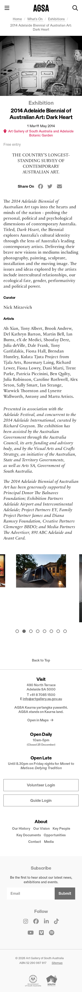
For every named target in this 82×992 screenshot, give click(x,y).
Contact (34, 841)
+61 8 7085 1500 (42, 695)
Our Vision (41, 828)
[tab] (17, 631)
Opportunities (55, 835)
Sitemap (57, 963)
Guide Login (41, 800)
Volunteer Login (41, 785)
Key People (61, 828)
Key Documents (28, 835)
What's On (35, 19)
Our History (21, 828)
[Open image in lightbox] (41, 66)
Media (49, 841)
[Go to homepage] (41, 8)
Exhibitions (57, 19)
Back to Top (41, 660)
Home (17, 19)
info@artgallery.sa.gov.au (42, 699)
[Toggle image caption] (77, 91)
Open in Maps (38, 720)
